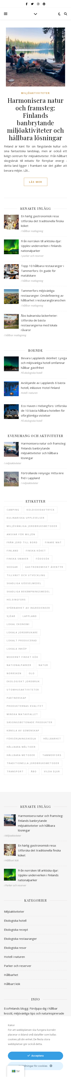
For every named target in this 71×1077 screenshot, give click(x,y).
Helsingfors (16, 599)
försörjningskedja (21, 738)
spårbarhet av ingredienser (28, 607)
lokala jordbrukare (22, 632)
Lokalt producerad (22, 640)
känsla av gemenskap (23, 730)
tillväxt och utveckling (26, 575)
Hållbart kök (12, 984)
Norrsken (14, 673)
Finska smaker (18, 558)
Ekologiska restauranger (20, 939)
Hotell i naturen (14, 957)
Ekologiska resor (15, 948)
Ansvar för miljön (21, 534)
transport (15, 771)
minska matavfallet (22, 714)
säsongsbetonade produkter (29, 722)
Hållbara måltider (21, 746)
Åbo (34, 771)
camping (13, 509)
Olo (32, 673)
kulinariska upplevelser (26, 517)
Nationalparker (19, 665)
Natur (43, 665)
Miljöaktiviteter (35, 93)
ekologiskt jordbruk (23, 681)
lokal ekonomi (18, 624)
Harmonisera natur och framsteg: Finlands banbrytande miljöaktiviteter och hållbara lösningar (35, 119)
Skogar (12, 566)
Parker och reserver (17, 966)
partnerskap (16, 697)
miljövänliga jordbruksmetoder (32, 526)
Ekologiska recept (16, 930)
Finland (13, 550)
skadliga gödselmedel (24, 583)
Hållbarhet (11, 975)
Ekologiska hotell (15, 920)
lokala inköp (17, 648)
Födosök (43, 558)
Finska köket (36, 550)
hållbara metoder (21, 755)
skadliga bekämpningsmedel (28, 591)
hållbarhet (52, 738)
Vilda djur (52, 771)
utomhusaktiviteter (23, 689)
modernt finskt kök (22, 656)
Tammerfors (52, 755)
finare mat (53, 542)
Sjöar (11, 616)
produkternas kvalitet (25, 705)
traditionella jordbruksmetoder (33, 763)
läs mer (35, 182)
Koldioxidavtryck (41, 509)
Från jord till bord (22, 542)
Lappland (30, 616)
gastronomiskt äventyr (44, 566)
